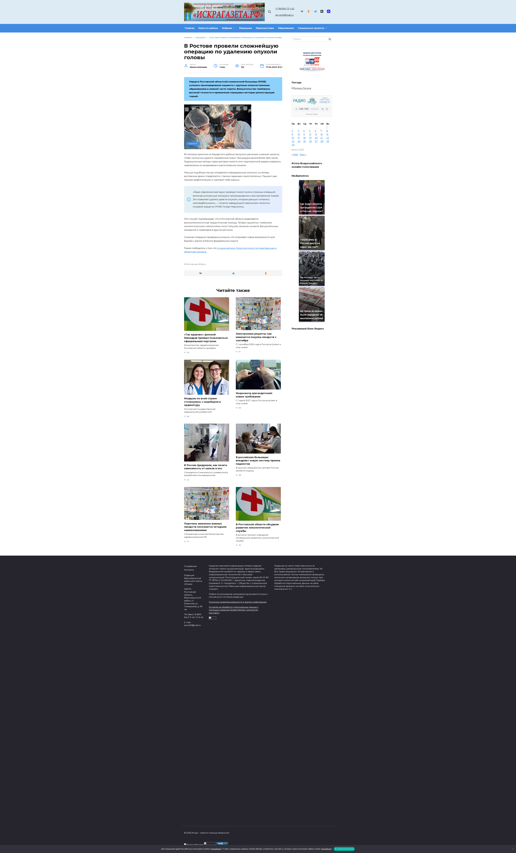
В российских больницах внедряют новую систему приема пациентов (258, 460)
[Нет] (512, 849)
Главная (189, 28)
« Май (295, 154)
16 (293, 138)
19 (310, 138)
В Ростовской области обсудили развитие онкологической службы (257, 527)
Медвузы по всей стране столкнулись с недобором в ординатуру (202, 401)
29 (327, 141)
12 (310, 134)
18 (304, 138)
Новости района (208, 28)
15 (327, 134)
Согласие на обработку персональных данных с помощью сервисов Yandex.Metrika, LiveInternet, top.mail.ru (233, 610)
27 (316, 141)
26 (310, 141)
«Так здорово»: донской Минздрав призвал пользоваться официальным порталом (206, 338)
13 (316, 134)
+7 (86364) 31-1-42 (284, 8)
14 (321, 134)
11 (304, 134)
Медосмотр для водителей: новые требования (254, 395)
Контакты (189, 570)
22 (327, 138)
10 (299, 134)
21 (321, 138)
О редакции (190, 566)
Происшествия (265, 28)
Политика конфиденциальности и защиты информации (237, 602)
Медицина (245, 28)
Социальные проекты (311, 28)
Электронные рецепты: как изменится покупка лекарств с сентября (256, 337)
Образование (286, 28)
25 (304, 141)
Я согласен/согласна (344, 849)
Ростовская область (196, 264)
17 (299, 138)
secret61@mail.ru (284, 15)
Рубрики (227, 28)
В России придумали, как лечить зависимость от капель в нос (205, 467)
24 (299, 141)
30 (293, 145)
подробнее (216, 849)
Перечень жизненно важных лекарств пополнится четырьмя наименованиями (205, 527)
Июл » (303, 154)
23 (293, 141)
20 (316, 138)
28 (321, 141)
